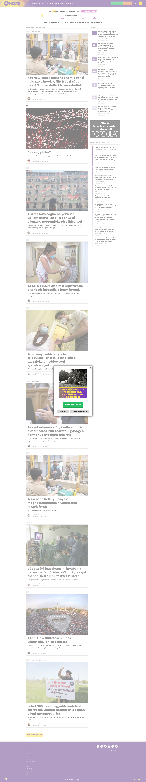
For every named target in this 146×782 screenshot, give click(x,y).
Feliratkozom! (73, 404)
